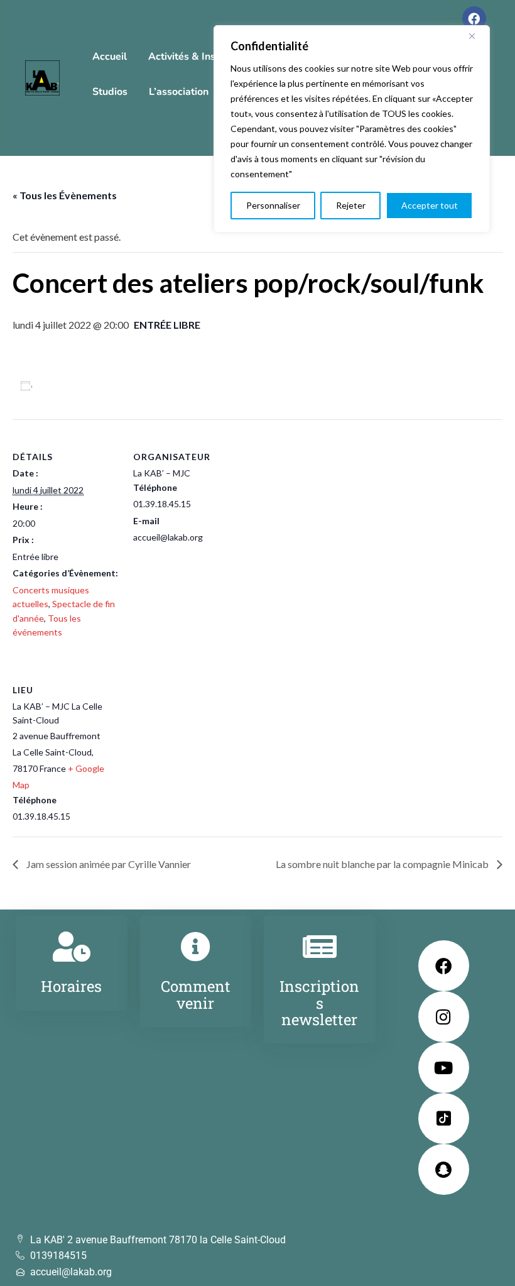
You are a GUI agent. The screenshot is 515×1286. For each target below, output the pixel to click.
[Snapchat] (443, 1169)
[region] (352, 129)
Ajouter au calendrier (85, 385)
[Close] (476, 35)
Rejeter (351, 205)
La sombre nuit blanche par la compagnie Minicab (383, 864)
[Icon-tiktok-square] (443, 1118)
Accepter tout (429, 205)
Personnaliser (273, 205)
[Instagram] (443, 1016)
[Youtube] (443, 1067)
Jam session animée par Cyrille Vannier (107, 864)
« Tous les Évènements (65, 195)
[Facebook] (474, 18)
